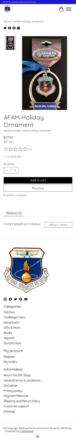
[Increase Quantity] (15, 170)
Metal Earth (11, 322)
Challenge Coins (14, 317)
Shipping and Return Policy (22, 401)
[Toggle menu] (68, 9)
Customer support (16, 406)
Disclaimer (11, 385)
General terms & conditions (22, 380)
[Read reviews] (16, 149)
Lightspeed (26, 431)
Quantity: (9, 163)
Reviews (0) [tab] (14, 213)
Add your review (58, 224)
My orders (10, 362)
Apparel (9, 338)
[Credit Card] (37, 436)
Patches (9, 312)
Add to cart (38, 180)
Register (9, 356)
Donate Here (12, 343)
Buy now (38, 188)
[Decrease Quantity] (7, 170)
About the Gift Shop (17, 375)
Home (7, 21)
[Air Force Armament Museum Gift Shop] (7, 9)
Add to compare (16, 195)
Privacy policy (13, 391)
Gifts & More (12, 327)
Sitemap (9, 411)
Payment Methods (16, 396)
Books (8, 333)
